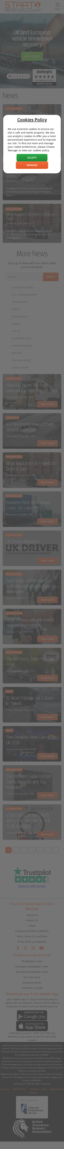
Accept (32, 157)
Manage (32, 165)
